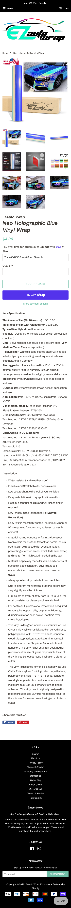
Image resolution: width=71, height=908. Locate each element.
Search (35, 754)
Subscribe (58, 874)
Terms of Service (35, 767)
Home (5, 53)
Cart (66, 8)
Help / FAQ (35, 780)
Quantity (7, 265)
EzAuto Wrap (32, 884)
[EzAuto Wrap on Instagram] (39, 849)
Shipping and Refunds (35, 771)
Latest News (35, 807)
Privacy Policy (36, 763)
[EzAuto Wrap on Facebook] (32, 849)
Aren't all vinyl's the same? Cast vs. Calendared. (35, 814)
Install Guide (35, 784)
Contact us (35, 776)
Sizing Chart (35, 789)
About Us (35, 758)
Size (5, 251)
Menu (9, 8)
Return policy (35, 798)
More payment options (35, 303)
